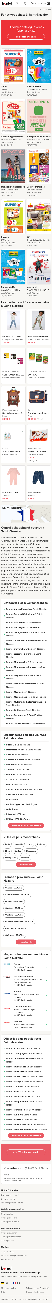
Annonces (44, 9)
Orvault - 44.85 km (14, 901)
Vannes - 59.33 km (13, 888)
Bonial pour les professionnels (14, 1255)
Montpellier (10, 858)
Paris (7, 844)
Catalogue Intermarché (11, 1237)
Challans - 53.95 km (14, 915)
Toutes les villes (26, 864)
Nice (7, 851)
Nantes (17, 851)
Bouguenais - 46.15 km (15, 928)
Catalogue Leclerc (9, 1218)
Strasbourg (31, 851)
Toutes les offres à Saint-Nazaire (26, 825)
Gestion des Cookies (35, 1292)
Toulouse (41, 844)
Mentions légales (8, 1288)
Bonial (6, 1175)
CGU (3, 1292)
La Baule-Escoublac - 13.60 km (19, 921)
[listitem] (13, 72)
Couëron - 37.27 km (14, 908)
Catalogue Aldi (7, 1240)
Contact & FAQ (7, 1252)
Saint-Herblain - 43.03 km (17, 894)
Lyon (30, 844)
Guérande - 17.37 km (14, 935)
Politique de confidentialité (37, 1288)
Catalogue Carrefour (10, 1222)
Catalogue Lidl (7, 1214)
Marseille (19, 844)
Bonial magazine (8, 1199)
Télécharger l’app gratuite (12, 1203)
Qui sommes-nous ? (10, 1195)
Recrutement (7, 1259)
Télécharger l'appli (26, 36)
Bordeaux (25, 858)
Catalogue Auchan (9, 1233)
